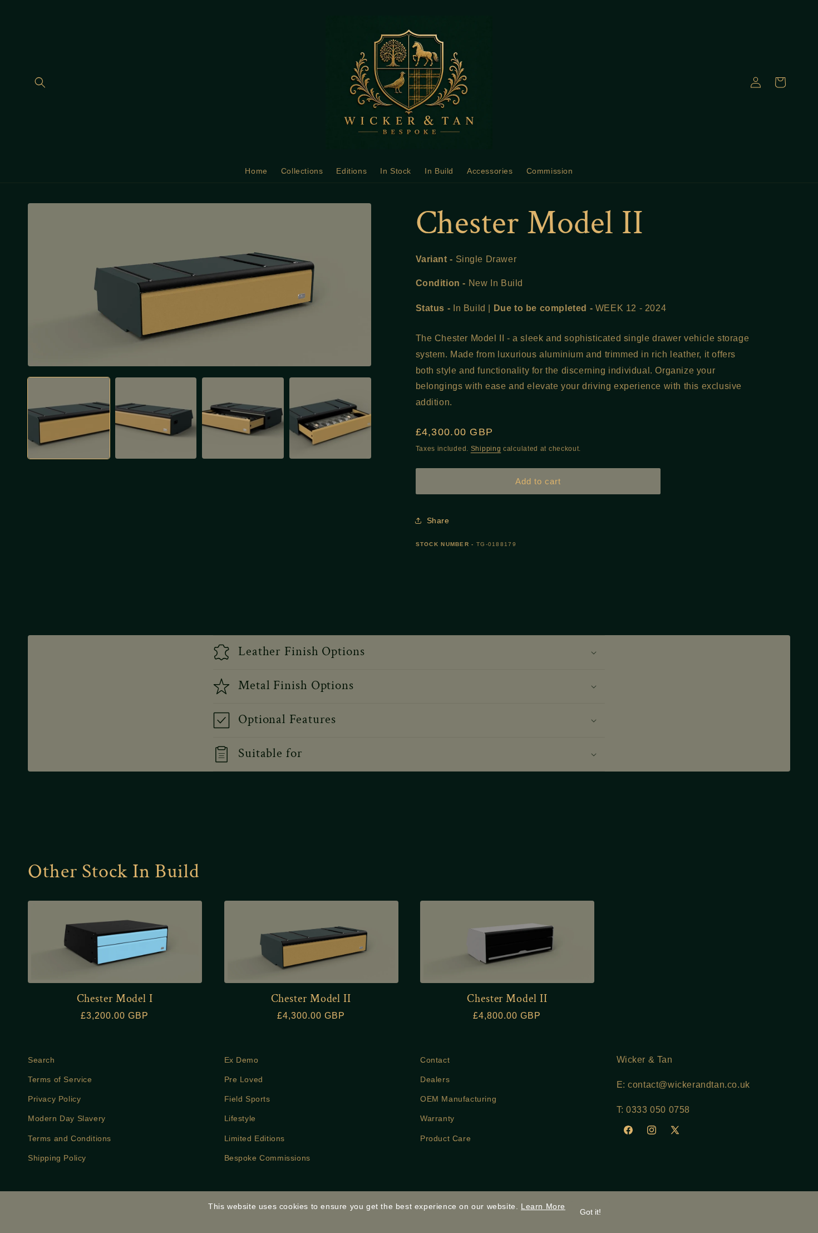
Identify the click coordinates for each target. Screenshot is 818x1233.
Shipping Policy (57, 1157)
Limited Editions (254, 1138)
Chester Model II (311, 999)
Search (41, 1059)
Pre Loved (243, 1079)
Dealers (435, 1079)
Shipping (486, 449)
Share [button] (438, 520)
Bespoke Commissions (267, 1157)
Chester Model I (115, 999)
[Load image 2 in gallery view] (156, 418)
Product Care (445, 1138)
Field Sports (247, 1099)
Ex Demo (241, 1059)
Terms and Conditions (69, 1138)
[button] (40, 82)
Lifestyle (240, 1118)
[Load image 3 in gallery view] (243, 418)
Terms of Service (60, 1079)
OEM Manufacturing (458, 1099)
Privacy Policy (54, 1099)
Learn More (543, 1206)
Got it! (590, 1211)
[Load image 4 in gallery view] (330, 418)
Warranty (437, 1118)
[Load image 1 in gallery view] (69, 418)
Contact (435, 1059)
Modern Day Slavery (67, 1118)
